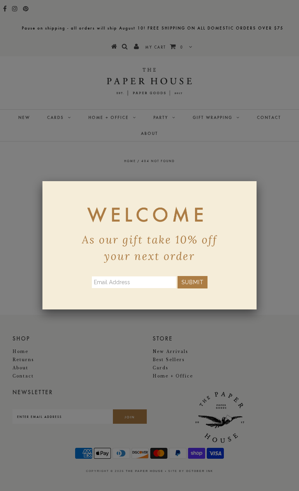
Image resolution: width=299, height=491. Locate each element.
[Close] (257, 181)
